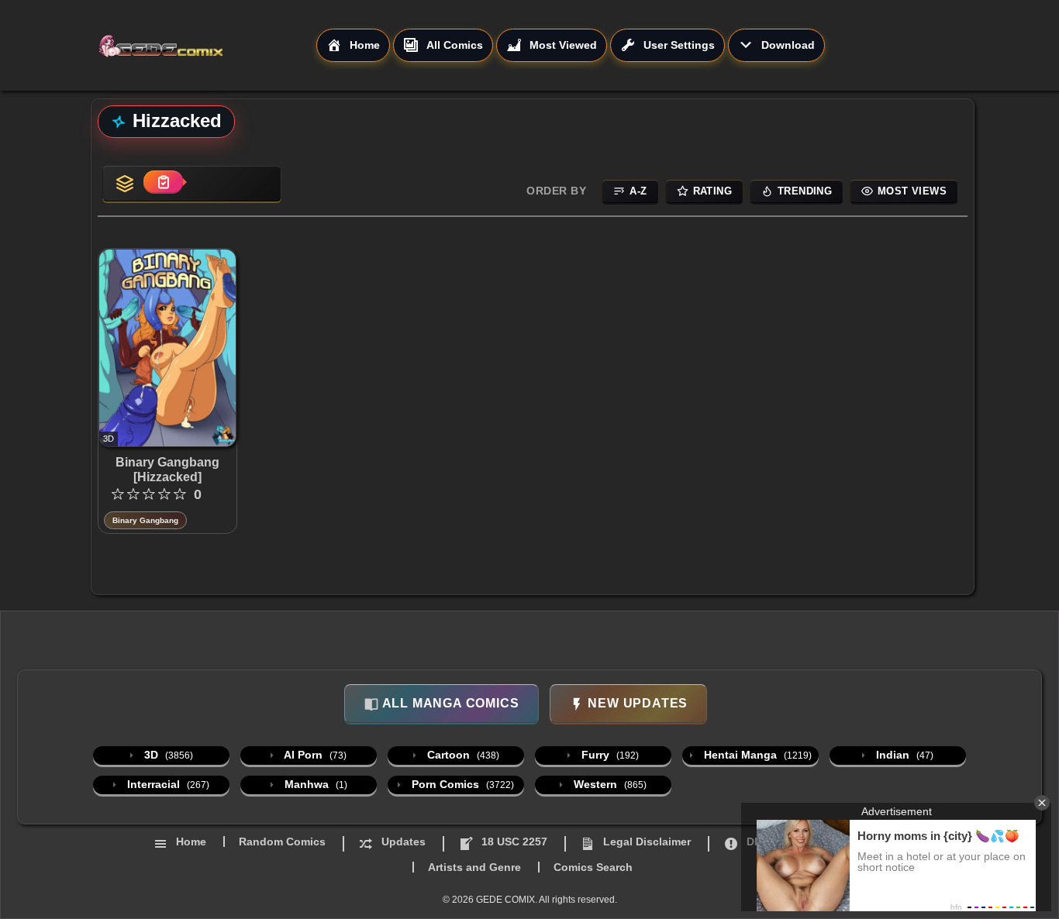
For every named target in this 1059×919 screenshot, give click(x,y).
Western (609, 784)
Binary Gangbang (145, 520)
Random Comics (282, 841)
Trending (805, 191)
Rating (712, 191)
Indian (903, 755)
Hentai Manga (756, 755)
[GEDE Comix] (207, 45)
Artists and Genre (474, 867)
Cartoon (461, 755)
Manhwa (314, 784)
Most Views (912, 191)
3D (167, 755)
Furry (608, 755)
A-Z (638, 191)
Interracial (166, 784)
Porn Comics (461, 784)
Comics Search (593, 867)
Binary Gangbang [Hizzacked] (167, 470)
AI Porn (314, 755)
